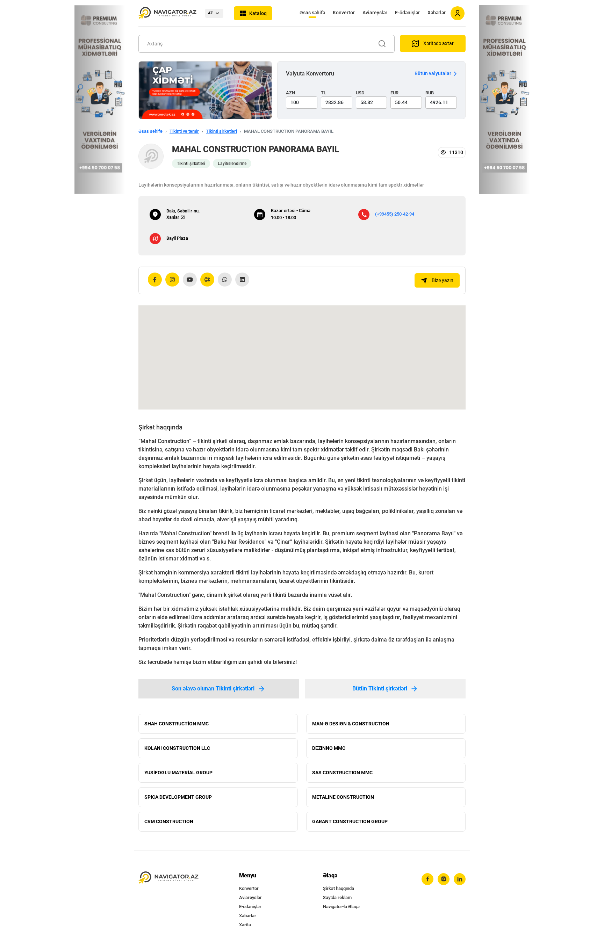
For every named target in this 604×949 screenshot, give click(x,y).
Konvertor (344, 12)
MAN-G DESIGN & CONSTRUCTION (350, 723)
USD (360, 92)
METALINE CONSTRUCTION (343, 797)
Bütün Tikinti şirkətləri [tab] (379, 688)
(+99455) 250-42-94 (394, 214)
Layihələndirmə (232, 163)
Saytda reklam (337, 897)
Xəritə (245, 924)
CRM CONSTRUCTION (168, 821)
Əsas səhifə (312, 12)
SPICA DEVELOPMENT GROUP (178, 797)
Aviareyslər (374, 12)
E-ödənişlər (407, 12)
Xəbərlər (436, 12)
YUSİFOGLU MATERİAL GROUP (178, 772)
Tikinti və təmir (184, 131)
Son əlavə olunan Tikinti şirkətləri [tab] (213, 688)
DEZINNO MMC (328, 748)
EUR (394, 92)
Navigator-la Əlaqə (341, 906)
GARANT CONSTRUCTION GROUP (350, 821)
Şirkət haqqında (338, 888)
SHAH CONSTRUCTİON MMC (176, 723)
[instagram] (444, 879)
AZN (290, 92)
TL (323, 92)
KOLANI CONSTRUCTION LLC (177, 748)
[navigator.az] (168, 877)
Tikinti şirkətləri (221, 131)
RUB (429, 92)
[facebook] (427, 879)
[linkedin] (460, 879)
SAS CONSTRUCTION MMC (342, 772)
